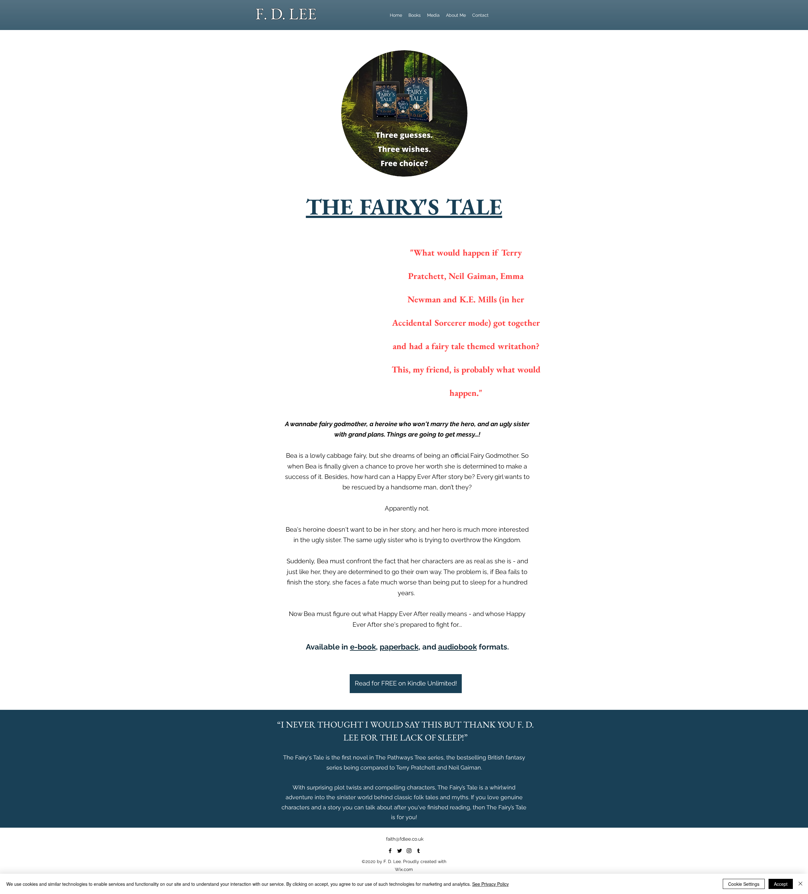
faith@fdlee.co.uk (405, 839)
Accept (780, 884)
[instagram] (409, 851)
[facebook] (390, 851)
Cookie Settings (743, 884)
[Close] (800, 884)
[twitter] (399, 851)
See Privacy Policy (490, 884)
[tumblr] (418, 851)
